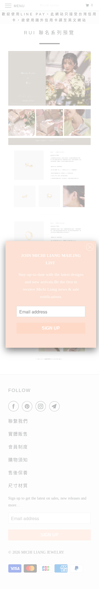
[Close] (90, 245)
